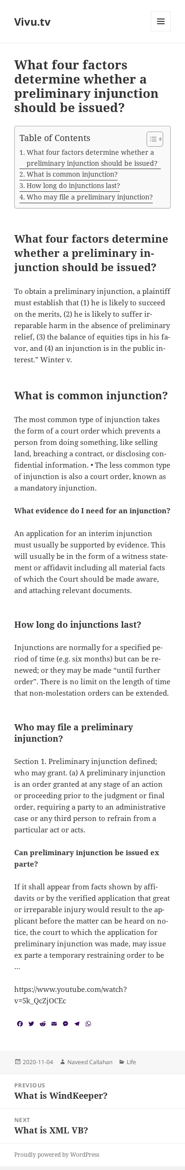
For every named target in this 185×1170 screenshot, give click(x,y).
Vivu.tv (32, 21)
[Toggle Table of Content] (150, 139)
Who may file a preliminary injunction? (90, 196)
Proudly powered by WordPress (56, 1155)
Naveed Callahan (89, 1062)
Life (131, 1062)
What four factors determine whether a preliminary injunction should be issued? (92, 158)
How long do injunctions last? (73, 185)
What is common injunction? (72, 174)
